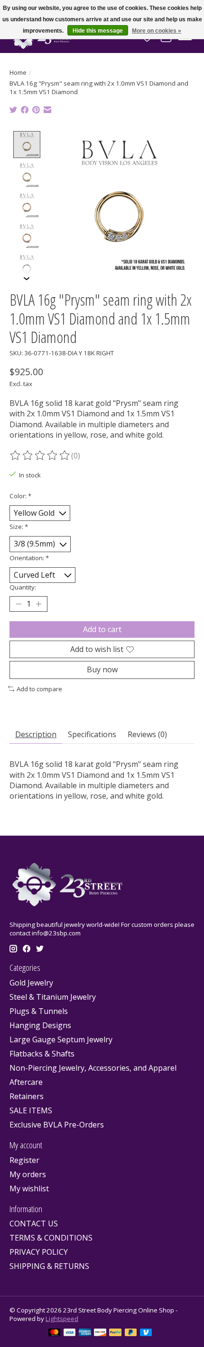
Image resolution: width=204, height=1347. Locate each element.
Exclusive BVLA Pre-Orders (56, 1124)
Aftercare (26, 1082)
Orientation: (29, 558)
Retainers (26, 1096)
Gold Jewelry (31, 982)
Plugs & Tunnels (38, 1011)
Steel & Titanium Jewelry (52, 997)
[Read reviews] (40, 455)
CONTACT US (33, 1223)
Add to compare (39, 689)
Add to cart (102, 629)
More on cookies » (156, 30)
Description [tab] (35, 734)
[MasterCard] (54, 1333)
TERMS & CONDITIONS (51, 1238)
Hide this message (98, 30)
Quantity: (22, 587)
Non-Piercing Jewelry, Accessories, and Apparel (92, 1068)
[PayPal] (115, 1333)
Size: (18, 526)
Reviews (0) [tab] (147, 734)
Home (18, 72)
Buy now (102, 669)
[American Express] (85, 1333)
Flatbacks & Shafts (41, 1053)
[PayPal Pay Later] (131, 1333)
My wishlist (29, 1188)
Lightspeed (62, 1318)
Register (24, 1160)
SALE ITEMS (30, 1110)
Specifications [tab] (92, 734)
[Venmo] (146, 1333)
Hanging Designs (40, 1025)
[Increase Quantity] (38, 604)
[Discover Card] (100, 1333)
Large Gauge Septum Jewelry (60, 1039)
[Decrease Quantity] (18, 604)
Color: (20, 496)
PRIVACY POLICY (38, 1252)
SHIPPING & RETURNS (49, 1266)
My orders (27, 1174)
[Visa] (70, 1333)
